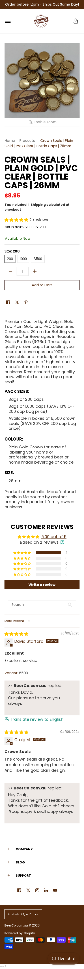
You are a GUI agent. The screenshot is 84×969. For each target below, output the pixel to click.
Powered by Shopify (19, 933)
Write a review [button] (42, 584)
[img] (16, 634)
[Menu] (7, 21)
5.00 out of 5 (54, 536)
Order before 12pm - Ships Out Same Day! (42, 4)
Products (27, 140)
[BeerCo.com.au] (41, 21)
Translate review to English (36, 719)
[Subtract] (10, 271)
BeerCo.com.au (16, 925)
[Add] (35, 271)
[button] (76, 21)
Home (9, 140)
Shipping (38, 204)
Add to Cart (42, 285)
